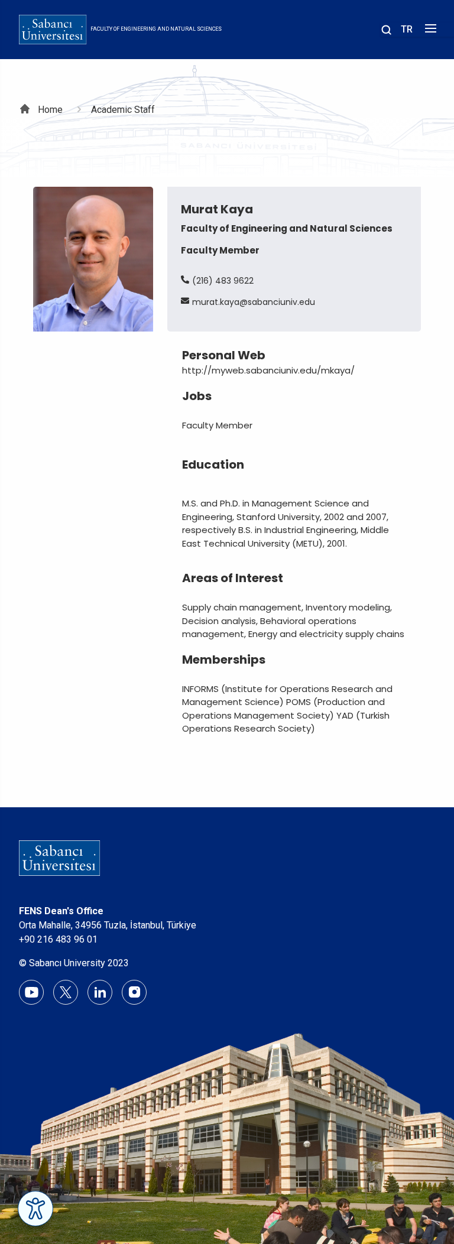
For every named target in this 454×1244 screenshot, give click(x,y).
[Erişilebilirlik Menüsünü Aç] (35, 1208)
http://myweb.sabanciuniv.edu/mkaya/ (268, 370)
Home (50, 109)
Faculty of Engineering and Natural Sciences (156, 29)
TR (407, 29)
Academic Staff (123, 109)
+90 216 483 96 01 (58, 939)
